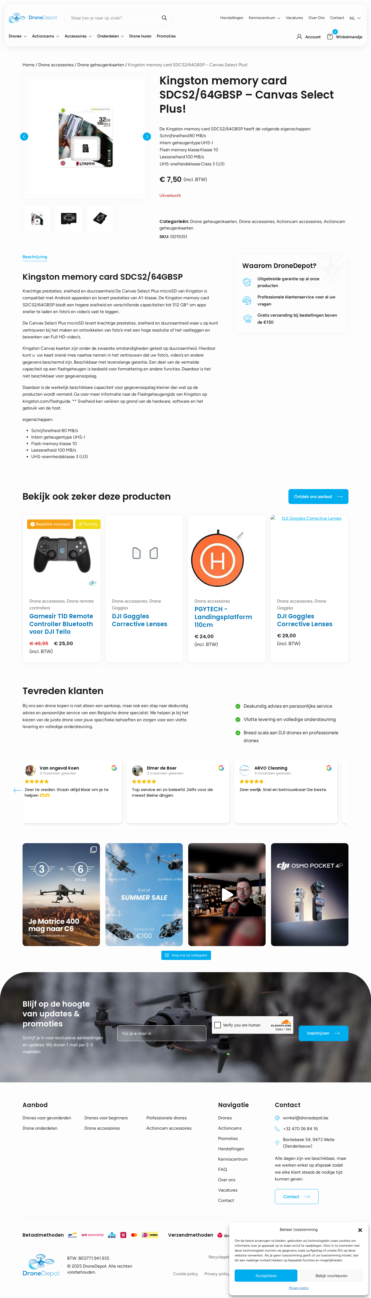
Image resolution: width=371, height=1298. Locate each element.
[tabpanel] (61, 588)
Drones (15, 36)
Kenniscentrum (262, 17)
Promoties (166, 36)
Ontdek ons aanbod (313, 496)
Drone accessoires (56, 64)
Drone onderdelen (40, 1128)
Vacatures (294, 17)
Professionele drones (166, 1117)
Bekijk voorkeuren (331, 1275)
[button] (360, 1229)
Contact (337, 17)
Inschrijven (318, 1033)
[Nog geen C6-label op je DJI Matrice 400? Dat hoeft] (61, 894)
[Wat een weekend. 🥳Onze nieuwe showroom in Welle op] (227, 894)
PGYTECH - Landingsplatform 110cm (223, 617)
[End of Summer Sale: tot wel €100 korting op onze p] (144, 894)
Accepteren (266, 1275)
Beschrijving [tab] (35, 256)
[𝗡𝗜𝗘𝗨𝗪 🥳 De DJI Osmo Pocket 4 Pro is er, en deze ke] (309, 894)
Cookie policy (185, 1273)
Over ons (317, 17)
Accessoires (76, 36)
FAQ (222, 1169)
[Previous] (24, 137)
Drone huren (140, 36)
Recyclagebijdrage (225, 1257)
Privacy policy (299, 1288)
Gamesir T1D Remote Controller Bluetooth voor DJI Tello (61, 624)
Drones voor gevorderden (47, 1117)
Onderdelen (108, 36)
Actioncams (43, 36)
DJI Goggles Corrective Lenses (139, 620)
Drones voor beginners (106, 1117)
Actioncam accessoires (168, 1128)
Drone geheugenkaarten (100, 64)
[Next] (147, 137)
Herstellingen (231, 17)
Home (28, 64)
